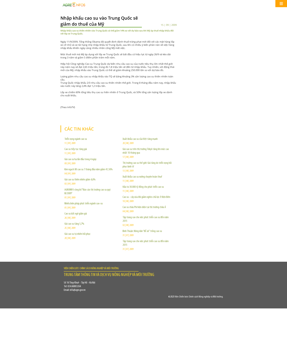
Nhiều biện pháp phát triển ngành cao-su (83, 203)
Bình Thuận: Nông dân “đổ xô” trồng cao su (142, 231)
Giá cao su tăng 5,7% (74, 223)
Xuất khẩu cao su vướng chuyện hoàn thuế (142, 176)
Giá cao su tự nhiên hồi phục (77, 234)
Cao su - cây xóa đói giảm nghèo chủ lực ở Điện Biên (146, 197)
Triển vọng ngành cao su (75, 139)
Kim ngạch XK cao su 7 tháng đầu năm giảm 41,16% (88, 169)
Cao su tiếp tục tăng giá (75, 149)
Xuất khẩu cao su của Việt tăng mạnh (140, 139)
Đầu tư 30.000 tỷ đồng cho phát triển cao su (143, 187)
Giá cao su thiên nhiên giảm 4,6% (80, 179)
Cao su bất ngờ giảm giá (75, 213)
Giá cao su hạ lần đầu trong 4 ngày (80, 159)
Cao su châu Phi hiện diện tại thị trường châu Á (144, 207)
